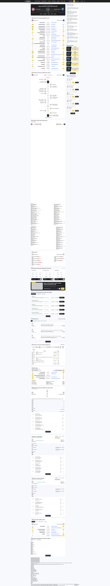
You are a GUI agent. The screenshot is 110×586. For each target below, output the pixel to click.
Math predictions (44, 1)
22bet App (32, 566)
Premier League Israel (34, 578)
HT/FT (54, 347)
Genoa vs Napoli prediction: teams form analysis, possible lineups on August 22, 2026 (72, 42)
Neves (48, 182)
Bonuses (58, 1)
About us (32, 564)
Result (32, 347)
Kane (48, 162)
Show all (48, 316)
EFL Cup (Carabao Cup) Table (35, 573)
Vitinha (48, 185)
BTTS (41, 347)
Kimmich (48, 145)
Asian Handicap (37, 347)
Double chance (49, 347)
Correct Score (47, 347)
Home (60, 436)
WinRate (32, 582)
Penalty (34, 347)
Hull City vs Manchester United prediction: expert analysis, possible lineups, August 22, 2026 (73, 8)
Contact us (37, 564)
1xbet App (32, 565)
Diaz (48, 158)
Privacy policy (58, 564)
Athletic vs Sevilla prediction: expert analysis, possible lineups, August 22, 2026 (72, 23)
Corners (45, 347)
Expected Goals (41, 521)
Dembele (48, 195)
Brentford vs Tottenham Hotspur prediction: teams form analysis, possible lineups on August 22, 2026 (72, 34)
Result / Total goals (63, 347)
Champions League (39, 3)
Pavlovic (48, 149)
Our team (34, 564)
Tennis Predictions (33, 571)
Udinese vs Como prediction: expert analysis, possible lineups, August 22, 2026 (72, 30)
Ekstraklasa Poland (33, 579)
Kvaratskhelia (48, 200)
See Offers (61, 297)
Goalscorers (52, 347)
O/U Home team (60, 347)
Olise (48, 152)
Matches (33, 521)
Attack (36, 521)
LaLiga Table (32, 574)
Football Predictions (33, 570)
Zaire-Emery (48, 169)
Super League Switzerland (34, 580)
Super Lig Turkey (33, 577)
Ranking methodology (47, 564)
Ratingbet (32, 3)
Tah (48, 137)
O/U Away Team (58, 347)
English (78, 1)
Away (63, 436)
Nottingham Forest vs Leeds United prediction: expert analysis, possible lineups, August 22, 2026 (72, 12)
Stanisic (48, 141)
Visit (75, 49)
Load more (48, 341)
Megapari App (33, 568)
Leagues (49, 1)
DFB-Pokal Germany (73, 106)
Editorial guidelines (41, 564)
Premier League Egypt (34, 581)
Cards (43, 347)
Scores (62, 1)
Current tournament (57, 479)
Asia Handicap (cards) (39, 347)
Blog (64, 1)
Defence (45, 521)
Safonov (48, 166)
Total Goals (56, 347)
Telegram (71, 1)
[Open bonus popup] (74, 1)
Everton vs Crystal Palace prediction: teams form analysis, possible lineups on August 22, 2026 (72, 19)
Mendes (48, 178)
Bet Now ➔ (62, 288)
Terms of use (62, 564)
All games (56, 436)
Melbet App (32, 567)
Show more (48, 431)
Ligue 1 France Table (33, 575)
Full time (33, 349)
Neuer (48, 128)
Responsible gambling (53, 564)
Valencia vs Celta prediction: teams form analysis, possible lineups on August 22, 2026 (72, 38)
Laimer (48, 131)
